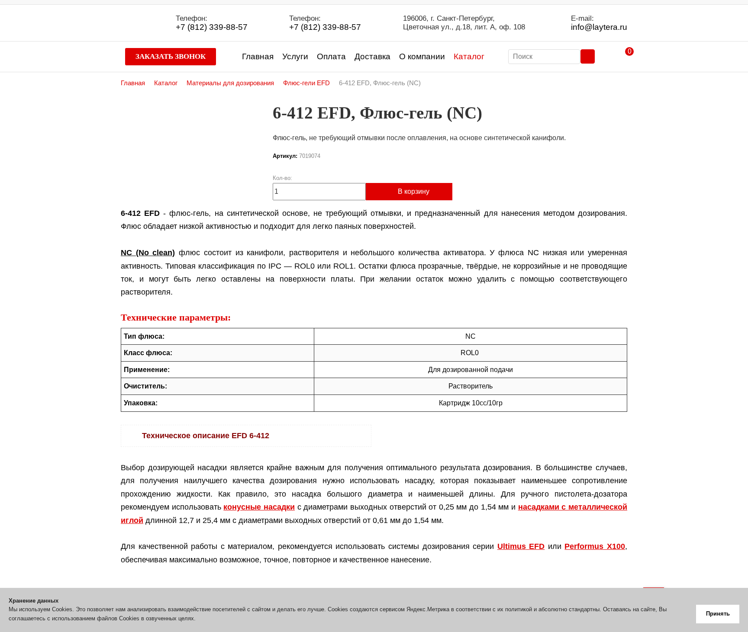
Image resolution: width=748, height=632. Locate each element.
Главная (258, 56)
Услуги (295, 56)
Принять (718, 613)
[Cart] (623, 57)
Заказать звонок (170, 56)
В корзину (413, 191)
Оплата (331, 56)
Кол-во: (282, 178)
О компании (422, 56)
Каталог (469, 56)
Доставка (372, 56)
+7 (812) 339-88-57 (212, 27)
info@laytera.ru (599, 27)
